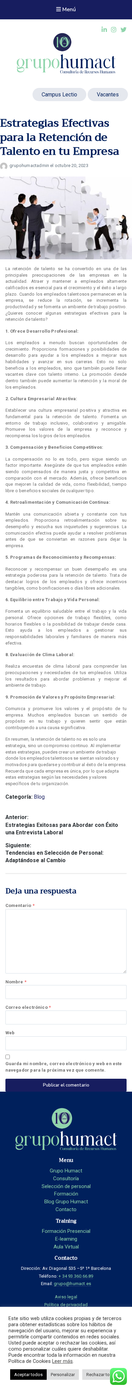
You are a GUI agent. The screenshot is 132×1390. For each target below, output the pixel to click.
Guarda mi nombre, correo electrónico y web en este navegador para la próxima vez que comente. (63, 1067)
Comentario (20, 905)
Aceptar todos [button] (28, 1374)
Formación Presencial (66, 1231)
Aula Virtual (66, 1247)
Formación (66, 1194)
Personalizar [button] (63, 1374)
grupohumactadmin (29, 165)
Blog (39, 797)
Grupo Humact (66, 1171)
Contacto (66, 1209)
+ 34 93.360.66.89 (76, 1276)
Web (10, 1032)
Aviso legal (66, 1296)
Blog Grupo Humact (66, 1202)
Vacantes (108, 94)
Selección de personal (66, 1186)
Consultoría (66, 1178)
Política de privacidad (66, 1304)
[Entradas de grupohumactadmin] (4, 165)
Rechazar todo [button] (100, 1374)
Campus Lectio (59, 94)
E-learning (66, 1239)
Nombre (15, 981)
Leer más (62, 1361)
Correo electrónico (28, 1007)
